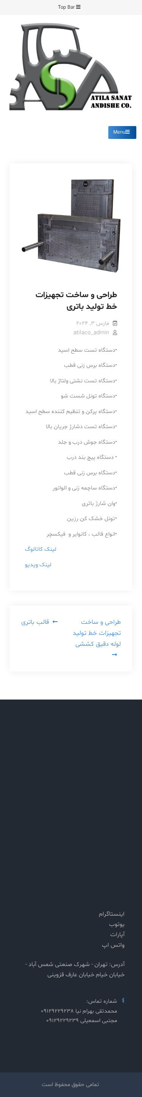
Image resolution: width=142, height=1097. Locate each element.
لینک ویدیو (38, 565)
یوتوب (117, 924)
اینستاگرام (112, 914)
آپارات (117, 934)
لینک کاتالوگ (40, 549)
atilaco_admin (91, 333)
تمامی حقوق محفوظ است (70, 1085)
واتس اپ (113, 945)
